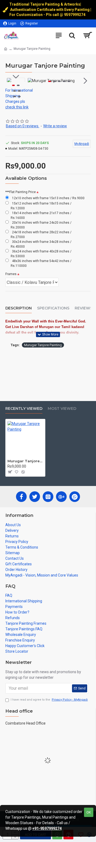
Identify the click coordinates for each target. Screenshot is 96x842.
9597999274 (75, 15)
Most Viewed (62, 408)
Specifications (53, 308)
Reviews (84, 308)
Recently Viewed (23, 408)
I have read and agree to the (49, 699)
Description (18, 308)
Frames (11, 274)
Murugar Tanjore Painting (43, 345)
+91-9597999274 (47, 828)
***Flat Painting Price (20, 192)
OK (88, 812)
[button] (33, 80)
